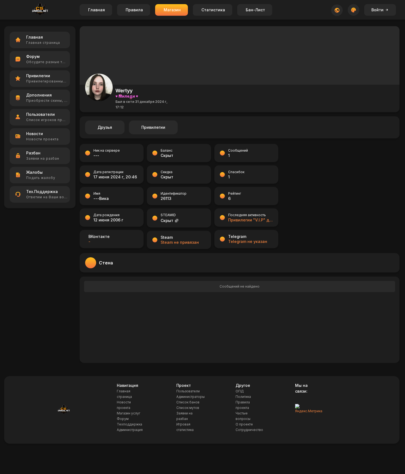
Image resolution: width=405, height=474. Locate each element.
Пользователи (188, 391)
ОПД (240, 391)
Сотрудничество (249, 430)
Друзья (105, 127)
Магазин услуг (128, 413)
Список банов (187, 402)
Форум (123, 419)
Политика (243, 397)
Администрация (130, 430)
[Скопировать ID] (177, 220)
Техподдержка (129, 424)
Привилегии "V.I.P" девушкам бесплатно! (250, 220)
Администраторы (190, 397)
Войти (377, 9)
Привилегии (153, 127)
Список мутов (187, 408)
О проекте (244, 424)
